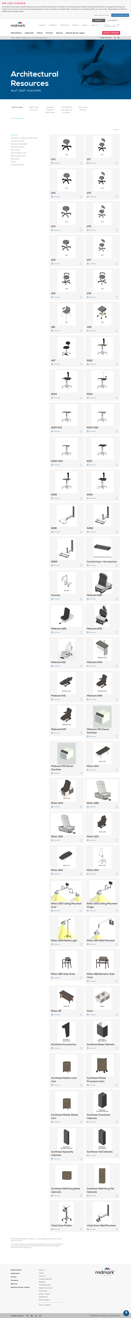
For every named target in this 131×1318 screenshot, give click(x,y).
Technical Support (44, 1300)
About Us (94, 25)
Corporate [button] (98, 20)
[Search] (118, 25)
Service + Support (44, 1294)
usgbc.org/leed (27, 1247)
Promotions (49, 33)
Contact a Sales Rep (111, 33)
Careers (41, 1273)
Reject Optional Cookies (101, 15)
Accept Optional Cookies (120, 15)
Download (57, 163)
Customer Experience (45, 1279)
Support (84, 25)
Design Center (29, 33)
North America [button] (112, 20)
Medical (18, 38)
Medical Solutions (16, 33)
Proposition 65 (43, 1297)
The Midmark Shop (44, 1285)
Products (75, 25)
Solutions (42, 25)
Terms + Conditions (45, 1305)
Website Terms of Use (45, 1288)
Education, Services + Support (75, 33)
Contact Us (52, 25)
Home (12, 38)
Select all (116, 130)
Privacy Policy (43, 1291)
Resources (59, 33)
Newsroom (42, 1282)
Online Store (64, 25)
